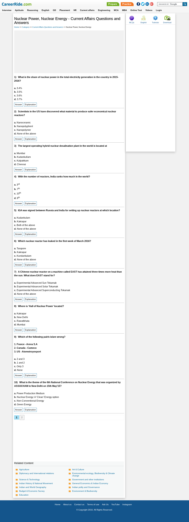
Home (16, 27)
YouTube (115, 504)
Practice (126, 4)
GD (54, 10)
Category (25, 27)
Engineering (104, 10)
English (45, 10)
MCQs (131, 23)
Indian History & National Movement (36, 483)
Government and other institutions (88, 479)
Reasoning (32, 10)
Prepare (112, 4)
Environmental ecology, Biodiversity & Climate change (93, 474)
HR (75, 10)
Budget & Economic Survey (32, 491)
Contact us (79, 504)
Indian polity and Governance (86, 487)
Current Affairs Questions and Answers (47, 27)
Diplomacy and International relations (36, 473)
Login (159, 10)
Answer (18, 104)
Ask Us (105, 504)
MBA (124, 10)
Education (23, 495)
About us (67, 504)
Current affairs (87, 10)
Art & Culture (78, 469)
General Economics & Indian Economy (90, 483)
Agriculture (24, 469)
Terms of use (93, 504)
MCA (116, 10)
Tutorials (155, 23)
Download (167, 23)
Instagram (127, 504)
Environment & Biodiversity (84, 491)
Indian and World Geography (32, 487)
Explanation (30, 104)
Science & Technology (29, 479)
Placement (65, 10)
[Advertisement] (69, 51)
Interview (6, 10)
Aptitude (19, 10)
